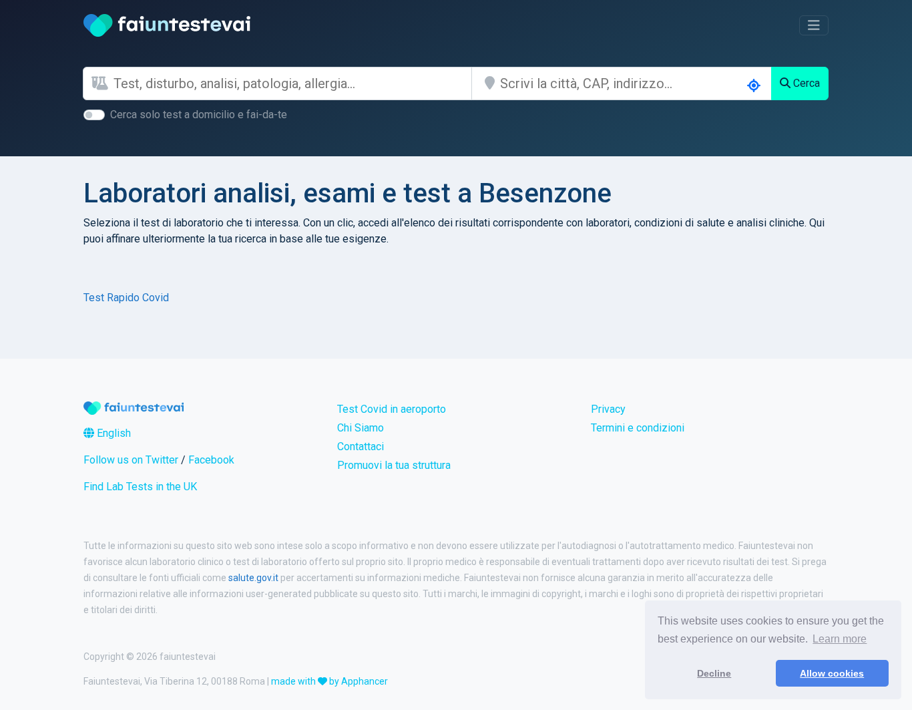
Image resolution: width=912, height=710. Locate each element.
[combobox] (292, 83)
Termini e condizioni (637, 427)
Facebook (211, 460)
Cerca (805, 83)
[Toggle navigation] (814, 25)
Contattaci (360, 446)
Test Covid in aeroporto (391, 409)
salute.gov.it (253, 577)
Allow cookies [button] (832, 673)
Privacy (608, 409)
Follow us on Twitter (130, 460)
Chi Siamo (360, 427)
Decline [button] (714, 673)
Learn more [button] (840, 639)
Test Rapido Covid (126, 297)
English (112, 433)
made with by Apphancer (329, 681)
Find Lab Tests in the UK (140, 486)
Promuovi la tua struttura (394, 465)
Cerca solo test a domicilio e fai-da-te (198, 114)
